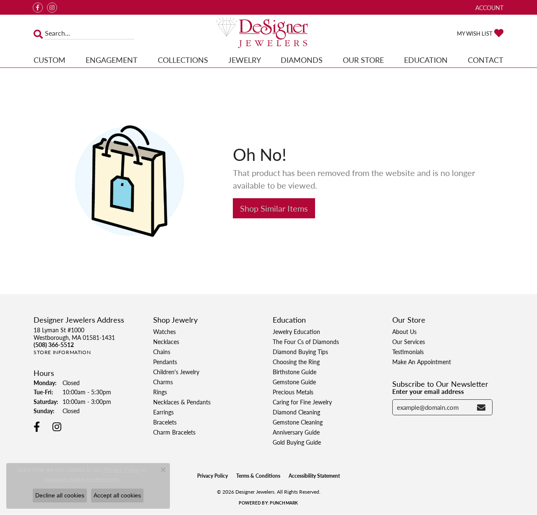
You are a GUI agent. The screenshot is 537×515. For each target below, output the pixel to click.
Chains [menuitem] (161, 351)
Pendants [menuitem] (165, 361)
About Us (404, 331)
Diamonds (302, 59)
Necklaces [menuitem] (166, 341)
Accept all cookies (117, 495)
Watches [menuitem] (164, 331)
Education (426, 59)
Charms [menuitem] (163, 382)
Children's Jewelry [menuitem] (176, 371)
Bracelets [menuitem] (165, 422)
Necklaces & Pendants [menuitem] (182, 402)
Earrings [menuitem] (163, 412)
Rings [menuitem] (160, 392)
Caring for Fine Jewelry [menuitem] (302, 402)
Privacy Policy (212, 475)
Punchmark (284, 503)
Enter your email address (428, 391)
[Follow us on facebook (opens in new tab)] (38, 8)
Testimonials (408, 351)
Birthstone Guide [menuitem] (294, 371)
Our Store (363, 59)
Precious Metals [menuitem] (293, 392)
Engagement (112, 59)
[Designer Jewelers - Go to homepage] (268, 33)
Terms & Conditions (258, 475)
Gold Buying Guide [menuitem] (297, 442)
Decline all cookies (59, 495)
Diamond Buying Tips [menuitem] (300, 351)
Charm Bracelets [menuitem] (174, 432)
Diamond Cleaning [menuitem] (296, 412)
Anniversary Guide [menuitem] (296, 432)
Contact (485, 59)
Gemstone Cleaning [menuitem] (298, 422)
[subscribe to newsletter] (481, 407)
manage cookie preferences (81, 479)
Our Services (408, 341)
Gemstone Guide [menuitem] (294, 382)
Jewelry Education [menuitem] (296, 331)
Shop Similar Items (274, 208)
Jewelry (244, 59)
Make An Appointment (421, 361)
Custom (49, 59)
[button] (488, 7)
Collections (183, 59)
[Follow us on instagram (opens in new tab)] (52, 8)
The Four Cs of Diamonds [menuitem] (306, 341)
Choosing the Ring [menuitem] (296, 361)
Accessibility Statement (314, 475)
